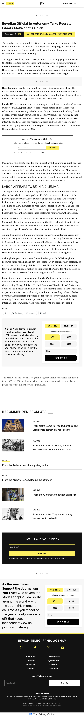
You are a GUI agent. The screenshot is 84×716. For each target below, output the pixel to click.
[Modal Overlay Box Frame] (42, 358)
